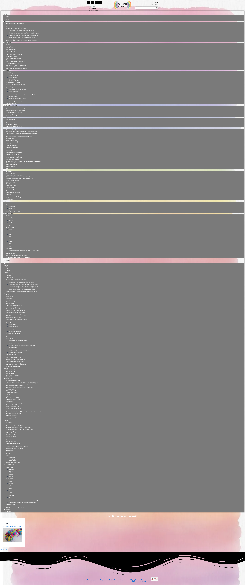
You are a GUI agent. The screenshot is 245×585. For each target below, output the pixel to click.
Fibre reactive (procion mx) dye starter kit (15, 60)
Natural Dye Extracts (13, 75)
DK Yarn (10, 222)
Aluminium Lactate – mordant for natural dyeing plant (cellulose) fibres (21, 133)
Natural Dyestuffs (13, 77)
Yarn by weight (9, 217)
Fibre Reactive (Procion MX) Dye (11, 105)
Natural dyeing (12, 206)
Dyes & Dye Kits (7, 42)
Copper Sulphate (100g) (11, 145)
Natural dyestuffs (10, 86)
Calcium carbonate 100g (11, 140)
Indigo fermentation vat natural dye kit (17, 98)
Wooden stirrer (9, 199)
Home (5, 12)
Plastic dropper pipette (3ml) (12, 180)
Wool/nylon (11, 245)
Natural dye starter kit (13, 91)
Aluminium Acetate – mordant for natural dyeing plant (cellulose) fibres (22, 131)
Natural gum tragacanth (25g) (12, 156)
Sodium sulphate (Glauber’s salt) (13, 163)
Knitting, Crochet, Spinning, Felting (13, 211)
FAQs (101, 580)
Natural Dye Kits (9, 46)
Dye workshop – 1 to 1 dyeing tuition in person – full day (21, 32)
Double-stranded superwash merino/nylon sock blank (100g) (22, 252)
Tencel (10, 243)
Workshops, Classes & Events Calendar (15, 23)
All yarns (8, 215)
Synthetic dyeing (12, 210)
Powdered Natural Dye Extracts (13, 82)
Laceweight (11, 218)
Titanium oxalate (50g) (11, 166)
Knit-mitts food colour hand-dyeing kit (14, 67)
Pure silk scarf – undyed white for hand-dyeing (16, 255)
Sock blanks (9, 248)
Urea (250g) (8, 168)
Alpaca (10, 229)
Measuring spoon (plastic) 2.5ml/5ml (14, 175)
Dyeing (7, 204)
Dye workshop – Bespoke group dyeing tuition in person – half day (24, 33)
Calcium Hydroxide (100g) (12, 142)
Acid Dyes (6, 117)
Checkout (8, 19)
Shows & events (10, 26)
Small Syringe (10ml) (11, 183)
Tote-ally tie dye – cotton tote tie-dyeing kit (16, 65)
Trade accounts (91, 580)
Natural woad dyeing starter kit (15, 101)
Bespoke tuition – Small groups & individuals (16, 28)
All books (8, 203)
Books (5, 201)
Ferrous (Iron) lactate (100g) (12, 147)
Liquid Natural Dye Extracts (15, 80)
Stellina (10, 241)
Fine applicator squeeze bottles (13, 192)
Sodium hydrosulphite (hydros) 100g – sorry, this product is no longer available (23, 161)
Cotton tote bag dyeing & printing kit (14, 63)
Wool (10, 246)
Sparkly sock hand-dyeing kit (12, 56)
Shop (7, 16)
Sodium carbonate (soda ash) (12, 159)
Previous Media (4, 549)
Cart (7, 18)
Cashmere (11, 232)
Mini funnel (8, 194)
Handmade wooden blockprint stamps (14, 197)
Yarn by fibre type (10, 227)
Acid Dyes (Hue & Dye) (11, 49)
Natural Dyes (6, 70)
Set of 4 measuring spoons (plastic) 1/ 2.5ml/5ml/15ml (18, 177)
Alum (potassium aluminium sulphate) (14, 135)
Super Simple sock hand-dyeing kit (14, 54)
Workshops (8, 25)
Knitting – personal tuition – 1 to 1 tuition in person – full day (22, 39)
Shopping (6, 14)
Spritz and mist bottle (11, 190)
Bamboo (11, 231)
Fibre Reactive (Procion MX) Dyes (13, 58)
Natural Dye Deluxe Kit (14, 93)
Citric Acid (8, 143)
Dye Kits (8, 44)
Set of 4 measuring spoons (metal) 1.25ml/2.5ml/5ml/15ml (19, 178)
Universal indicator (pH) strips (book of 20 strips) (17, 196)
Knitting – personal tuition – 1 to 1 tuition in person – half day (22, 37)
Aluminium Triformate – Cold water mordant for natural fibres (19, 136)
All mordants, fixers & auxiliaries (13, 129)
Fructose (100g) (9, 150)
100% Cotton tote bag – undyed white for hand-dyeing (18, 257)
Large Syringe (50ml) (11, 185)
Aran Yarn (11, 224)
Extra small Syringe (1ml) (11, 182)
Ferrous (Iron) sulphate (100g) (13, 149)
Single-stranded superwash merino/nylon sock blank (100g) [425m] (24, 250)
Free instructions (7, 260)
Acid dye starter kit (10, 51)
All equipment (9, 171)
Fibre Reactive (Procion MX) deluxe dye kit (15, 61)
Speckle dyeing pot (10, 189)
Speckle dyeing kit (10, 187)
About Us (122, 580)
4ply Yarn (11, 220)
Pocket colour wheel (10, 173)
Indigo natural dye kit (13, 96)
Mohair (10, 238)
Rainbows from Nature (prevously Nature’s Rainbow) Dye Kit (22, 94)
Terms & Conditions (143, 580)
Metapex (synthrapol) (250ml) (12, 154)
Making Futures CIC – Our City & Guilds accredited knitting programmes (22, 40)
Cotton (10, 234)
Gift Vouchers (7, 259)
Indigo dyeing (12, 208)
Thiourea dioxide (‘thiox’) (11, 164)
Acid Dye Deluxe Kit (10, 53)
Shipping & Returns (133, 580)
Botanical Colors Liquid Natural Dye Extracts (16, 84)
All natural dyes (9, 72)
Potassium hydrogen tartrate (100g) (14, 157)
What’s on (6, 21)
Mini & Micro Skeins (10, 253)
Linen (10, 236)
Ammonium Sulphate (10, 138)
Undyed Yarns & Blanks (9, 213)
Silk (9, 239)
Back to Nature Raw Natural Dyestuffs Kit (18, 89)
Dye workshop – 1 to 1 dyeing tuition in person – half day (21, 30)
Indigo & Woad (9, 47)
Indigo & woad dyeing (11, 103)
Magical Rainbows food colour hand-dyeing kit (16, 68)
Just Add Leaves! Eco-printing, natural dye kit (19, 100)
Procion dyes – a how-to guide (13, 115)
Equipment (6, 170)
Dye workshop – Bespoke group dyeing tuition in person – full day (23, 35)
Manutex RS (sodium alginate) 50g (14, 152)
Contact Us (112, 580)
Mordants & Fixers (8, 128)
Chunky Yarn (11, 225)
